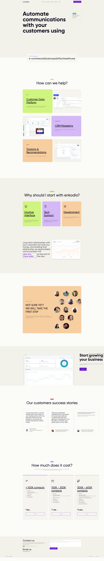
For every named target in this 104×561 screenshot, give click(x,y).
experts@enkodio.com (26, 551)
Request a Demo (77, 1)
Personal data (91, 556)
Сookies (97, 556)
